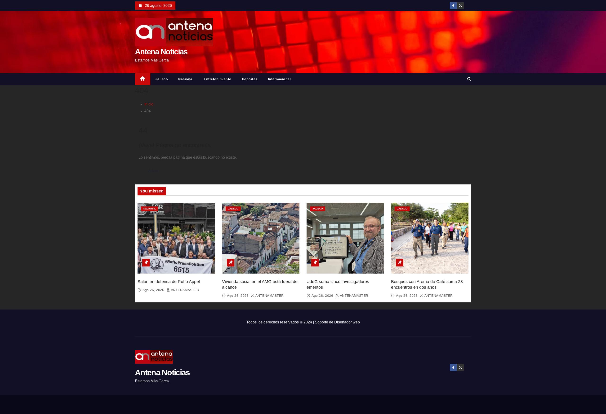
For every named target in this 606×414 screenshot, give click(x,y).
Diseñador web (347, 322)
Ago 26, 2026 (154, 290)
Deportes (250, 79)
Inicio (148, 104)
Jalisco (162, 79)
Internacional (279, 79)
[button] (469, 79)
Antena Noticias (161, 51)
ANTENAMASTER (184, 290)
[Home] (142, 79)
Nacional (185, 79)
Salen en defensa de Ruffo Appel (169, 281)
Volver (153, 171)
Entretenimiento (218, 79)
